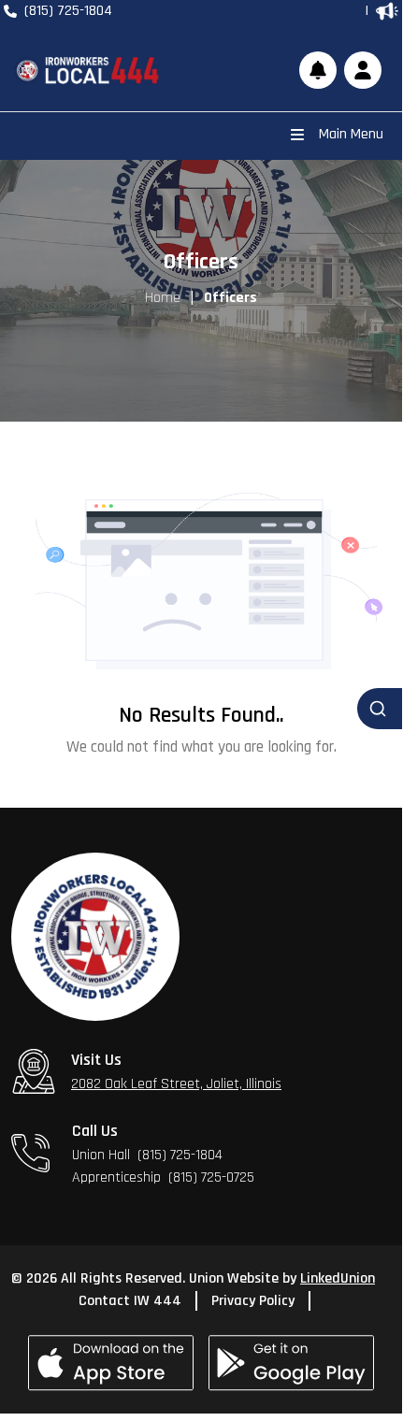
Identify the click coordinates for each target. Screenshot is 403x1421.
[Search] (379, 708)
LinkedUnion (337, 1278)
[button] (362, 70)
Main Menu (351, 134)
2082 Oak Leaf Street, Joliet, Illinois (176, 1084)
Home (162, 298)
